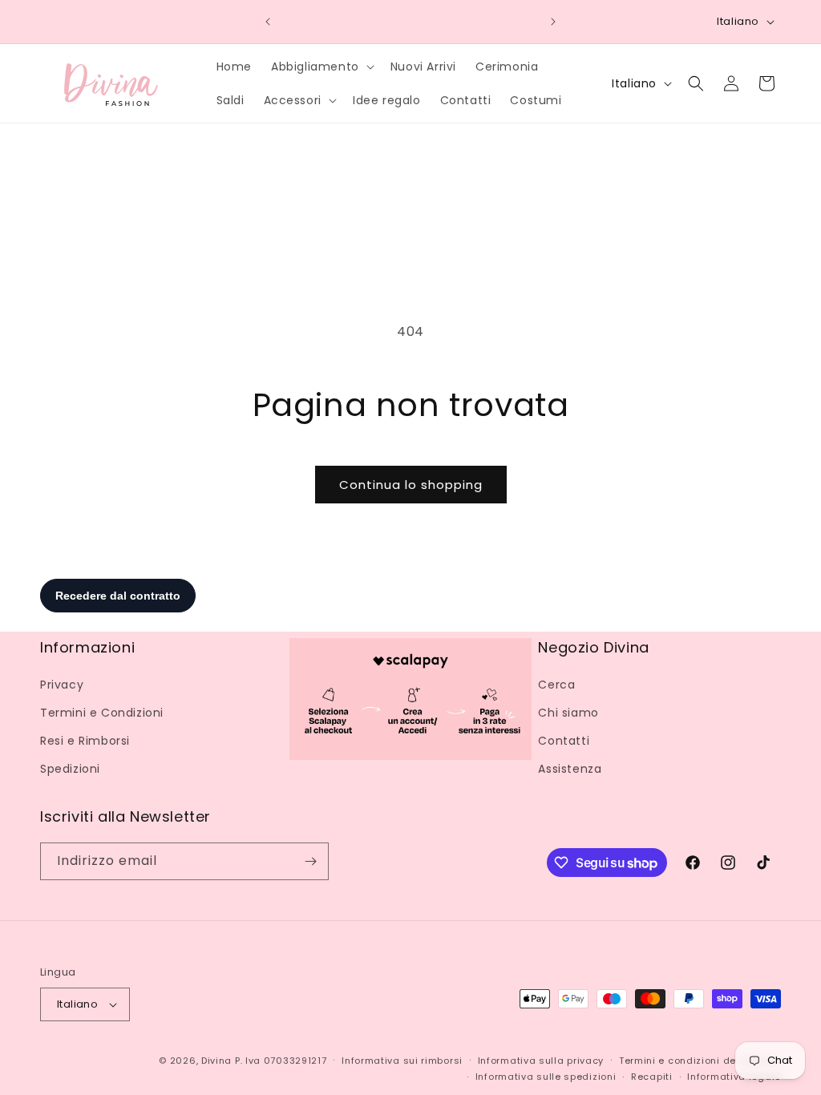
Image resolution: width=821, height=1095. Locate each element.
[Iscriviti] (310, 861)
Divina (216, 1060)
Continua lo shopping (411, 484)
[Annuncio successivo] (553, 21)
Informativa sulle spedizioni (546, 1076)
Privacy (61, 685)
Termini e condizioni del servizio (700, 1060)
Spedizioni (70, 769)
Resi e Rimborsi (85, 741)
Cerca (556, 685)
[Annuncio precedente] (267, 21)
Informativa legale (734, 1076)
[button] (321, 66)
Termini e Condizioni (102, 713)
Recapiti (652, 1076)
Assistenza (569, 769)
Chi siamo (568, 713)
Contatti (563, 741)
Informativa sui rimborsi (402, 1060)
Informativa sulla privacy (541, 1060)
